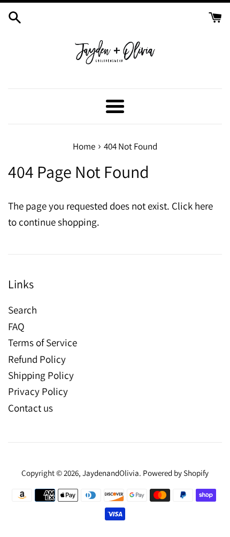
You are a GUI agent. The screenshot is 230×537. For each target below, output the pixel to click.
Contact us (30, 407)
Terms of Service (42, 342)
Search (22, 309)
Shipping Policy (41, 375)
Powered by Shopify (176, 472)
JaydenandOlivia (110, 472)
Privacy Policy (38, 391)
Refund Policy (37, 359)
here (204, 205)
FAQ (16, 326)
